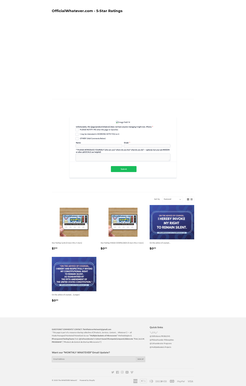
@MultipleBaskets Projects (160, 347)
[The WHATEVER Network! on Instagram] (122, 373)
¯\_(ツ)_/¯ (154, 333)
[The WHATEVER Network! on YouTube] (127, 373)
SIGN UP (141, 359)
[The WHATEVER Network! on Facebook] (117, 373)
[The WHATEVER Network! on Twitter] (112, 373)
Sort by (157, 199)
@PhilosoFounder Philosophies (162, 340)
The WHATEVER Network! (67, 380)
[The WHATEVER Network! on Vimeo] (131, 373)
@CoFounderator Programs (161, 344)
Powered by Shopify (87, 380)
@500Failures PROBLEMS (160, 336)
